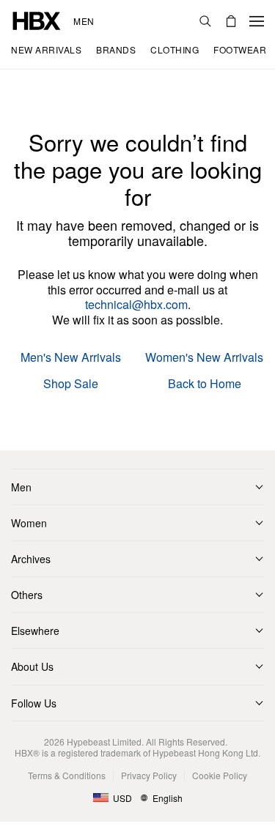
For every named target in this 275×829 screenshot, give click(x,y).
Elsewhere (35, 630)
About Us (32, 666)
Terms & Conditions (67, 775)
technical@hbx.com (136, 304)
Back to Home (204, 384)
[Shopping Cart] (231, 21)
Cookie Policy (219, 775)
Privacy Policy (149, 775)
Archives (31, 558)
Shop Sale (70, 384)
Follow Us (33, 703)
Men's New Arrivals (71, 357)
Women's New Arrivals (204, 357)
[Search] (205, 21)
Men (84, 21)
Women (29, 523)
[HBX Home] (36, 19)
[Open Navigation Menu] (256, 21)
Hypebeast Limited (104, 741)
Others (27, 594)
